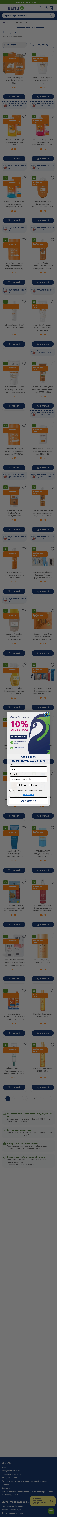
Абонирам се (28, 801)
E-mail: (13, 774)
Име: (12, 764)
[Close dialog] (46, 715)
